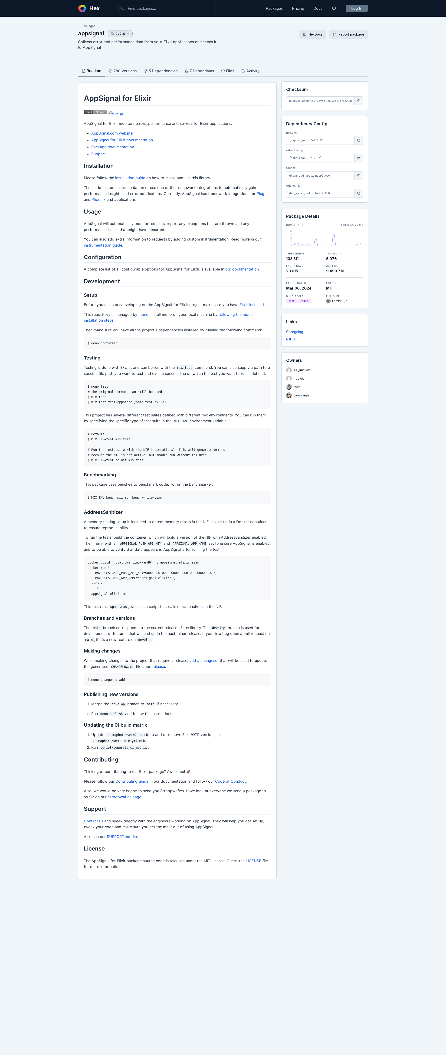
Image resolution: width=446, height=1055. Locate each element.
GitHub (291, 339)
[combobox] (167, 8)
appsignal (91, 33)
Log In (356, 8)
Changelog (294, 332)
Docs (317, 8)
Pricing (298, 8)
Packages (274, 8)
